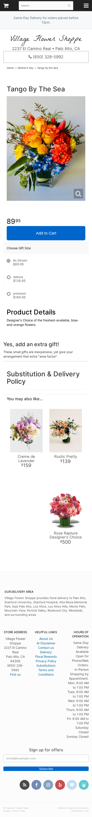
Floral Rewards (46, 656)
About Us (46, 639)
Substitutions (45, 665)
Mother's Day (25, 67)
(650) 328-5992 (47, 56)
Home (10, 67)
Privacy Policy (46, 661)
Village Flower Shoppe (46, 39)
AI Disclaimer (46, 643)
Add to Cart (46, 233)
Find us (15, 674)
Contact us (46, 647)
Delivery (46, 652)
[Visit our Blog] (24, 785)
